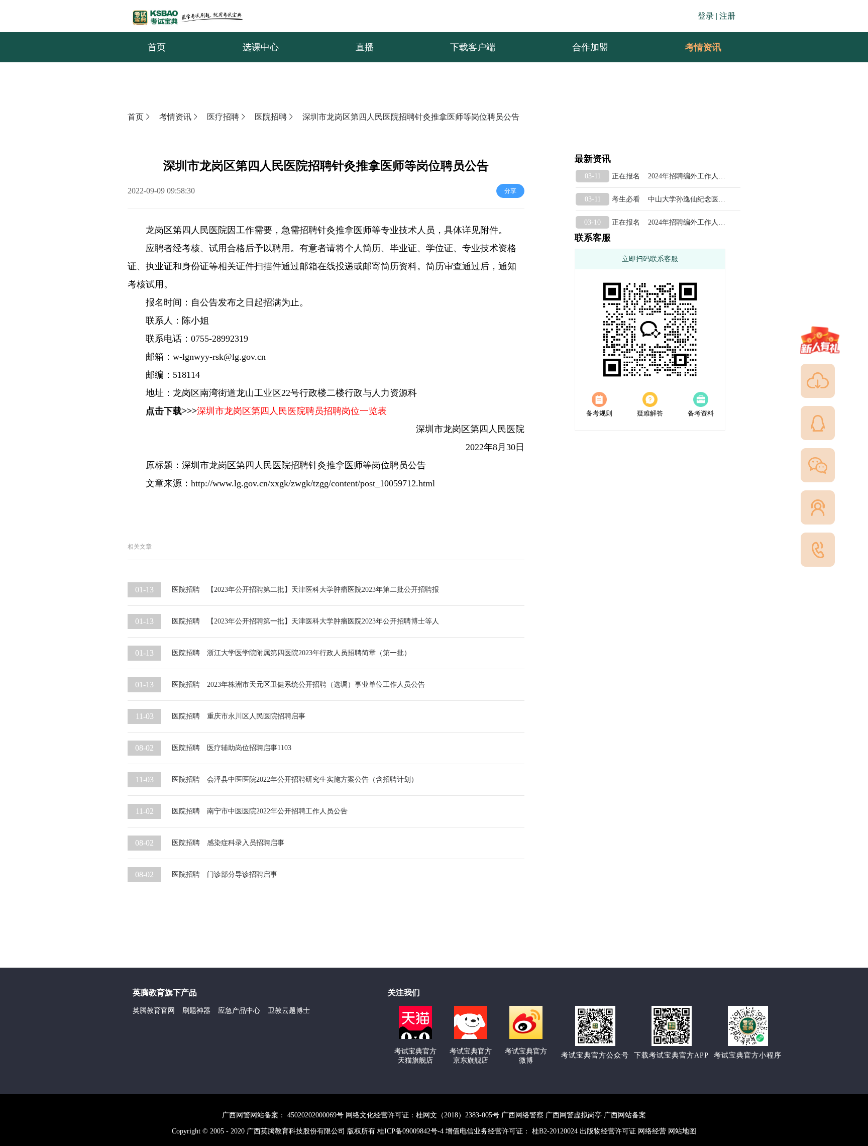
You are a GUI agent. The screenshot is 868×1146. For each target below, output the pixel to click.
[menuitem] (702, 47)
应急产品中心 (239, 1010)
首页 (136, 117)
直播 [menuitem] (365, 47)
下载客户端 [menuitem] (472, 47)
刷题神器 (196, 1010)
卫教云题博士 (289, 1010)
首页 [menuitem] (157, 47)
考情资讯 (695, 47)
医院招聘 (271, 117)
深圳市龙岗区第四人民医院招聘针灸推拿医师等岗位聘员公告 (410, 117)
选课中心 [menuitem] (261, 47)
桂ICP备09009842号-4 (410, 1131)
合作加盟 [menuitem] (590, 47)
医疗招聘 (223, 117)
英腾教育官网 (154, 1010)
